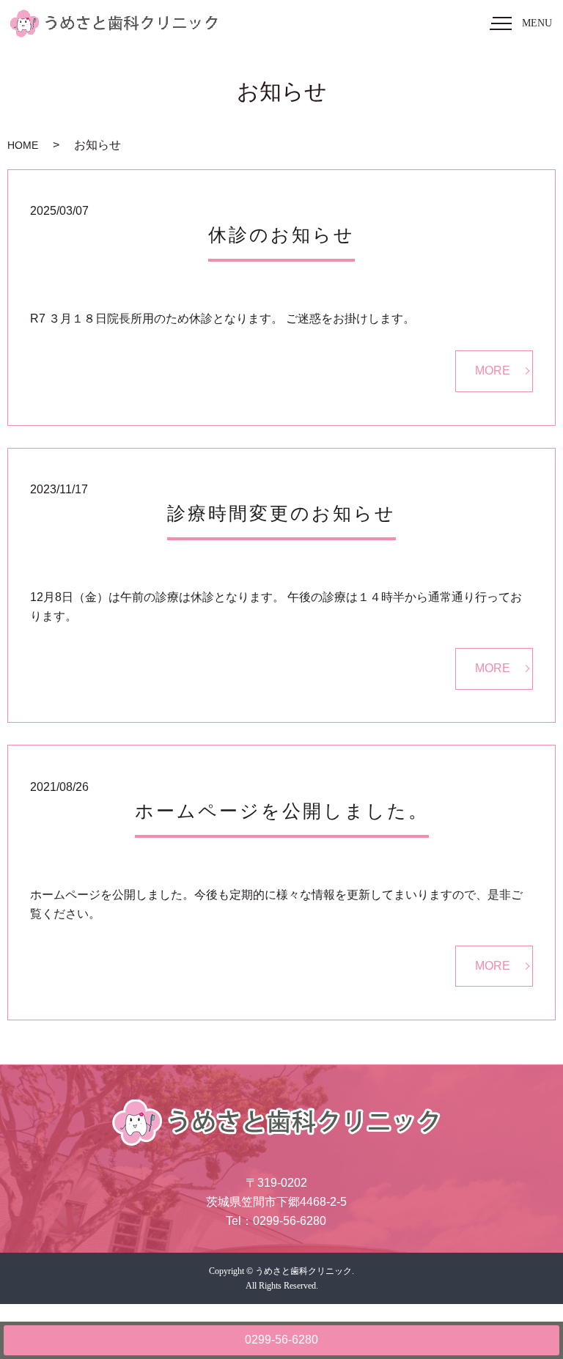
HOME (22, 145)
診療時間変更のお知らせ (281, 513)
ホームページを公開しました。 (282, 811)
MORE (492, 370)
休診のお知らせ (281, 235)
